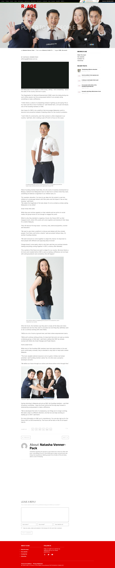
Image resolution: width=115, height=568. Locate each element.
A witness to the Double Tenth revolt (90, 80)
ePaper (2, 1)
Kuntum (53, 1)
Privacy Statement (38, 563)
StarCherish (27, 1)
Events (11, 1)
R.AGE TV (49, 50)
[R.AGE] (28, 6)
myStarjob (45, 1)
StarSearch (39, 1)
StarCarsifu (33, 1)
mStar (15, 1)
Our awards (80, 57)
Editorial (80, 6)
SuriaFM (58, 1)
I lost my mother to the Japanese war (90, 75)
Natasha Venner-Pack (28, 50)
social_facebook (45, 555)
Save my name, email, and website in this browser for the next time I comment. (42, 528)
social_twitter (48, 555)
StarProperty (20, 1)
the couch (64, 50)
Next (64, 437)
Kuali (49, 1)
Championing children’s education (89, 69)
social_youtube (52, 555)
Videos (87, 6)
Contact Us (80, 58)
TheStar (7, 1)
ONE (60, 50)
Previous (26, 437)
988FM (62, 1)
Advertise (80, 60)
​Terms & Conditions (26, 563)
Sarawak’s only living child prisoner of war (91, 91)
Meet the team (81, 55)
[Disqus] (45, 480)
